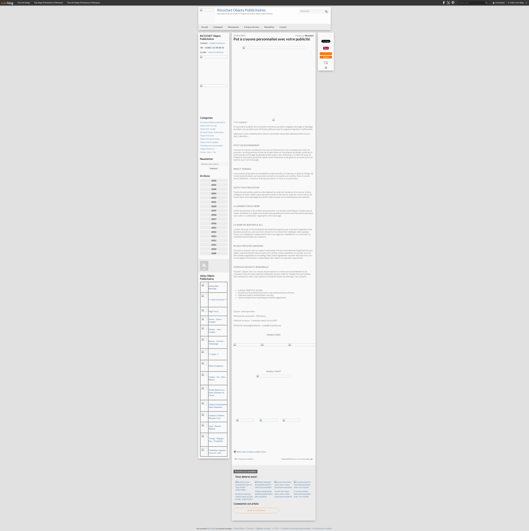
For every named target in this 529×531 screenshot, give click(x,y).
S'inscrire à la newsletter (245, 471)
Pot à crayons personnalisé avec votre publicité (272, 39)
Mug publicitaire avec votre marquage (295, 459)
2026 (213, 180)
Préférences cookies (322, 528)
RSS (204, 269)
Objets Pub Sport (207, 149)
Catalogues (218, 27)
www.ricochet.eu (215, 52)
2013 (213, 236)
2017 (213, 219)
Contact (283, 27)
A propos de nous (251, 27)
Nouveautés (233, 27)
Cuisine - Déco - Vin (208, 152)
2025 (213, 185)
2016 (213, 223)
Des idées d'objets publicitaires (212, 122)
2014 (213, 232)
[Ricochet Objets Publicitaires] (206, 15)
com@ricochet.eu (217, 43)
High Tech (213, 311)
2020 (213, 206)
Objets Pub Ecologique (209, 142)
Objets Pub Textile (207, 129)
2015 (213, 227)
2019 (213, 210)
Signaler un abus (263, 528)
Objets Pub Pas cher (208, 126)
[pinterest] (453, 2)
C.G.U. (276, 528)
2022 (213, 197)
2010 (213, 249)
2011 (213, 244)
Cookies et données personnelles (296, 528)
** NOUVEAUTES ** (218, 300)
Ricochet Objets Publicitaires (241, 10)
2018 (213, 215)
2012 (213, 240)
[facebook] (444, 2)
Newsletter (269, 27)
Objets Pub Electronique (210, 139)
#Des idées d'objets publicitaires (251, 452)
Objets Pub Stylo (207, 136)
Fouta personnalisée (245, 459)
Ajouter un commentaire (256, 510)
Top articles (239, 528)
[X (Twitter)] (448, 2)
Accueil (204, 27)
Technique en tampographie (211, 145)
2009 (213, 253)
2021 (213, 202)
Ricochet (211, 528)
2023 (213, 193)
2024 (213, 189)
